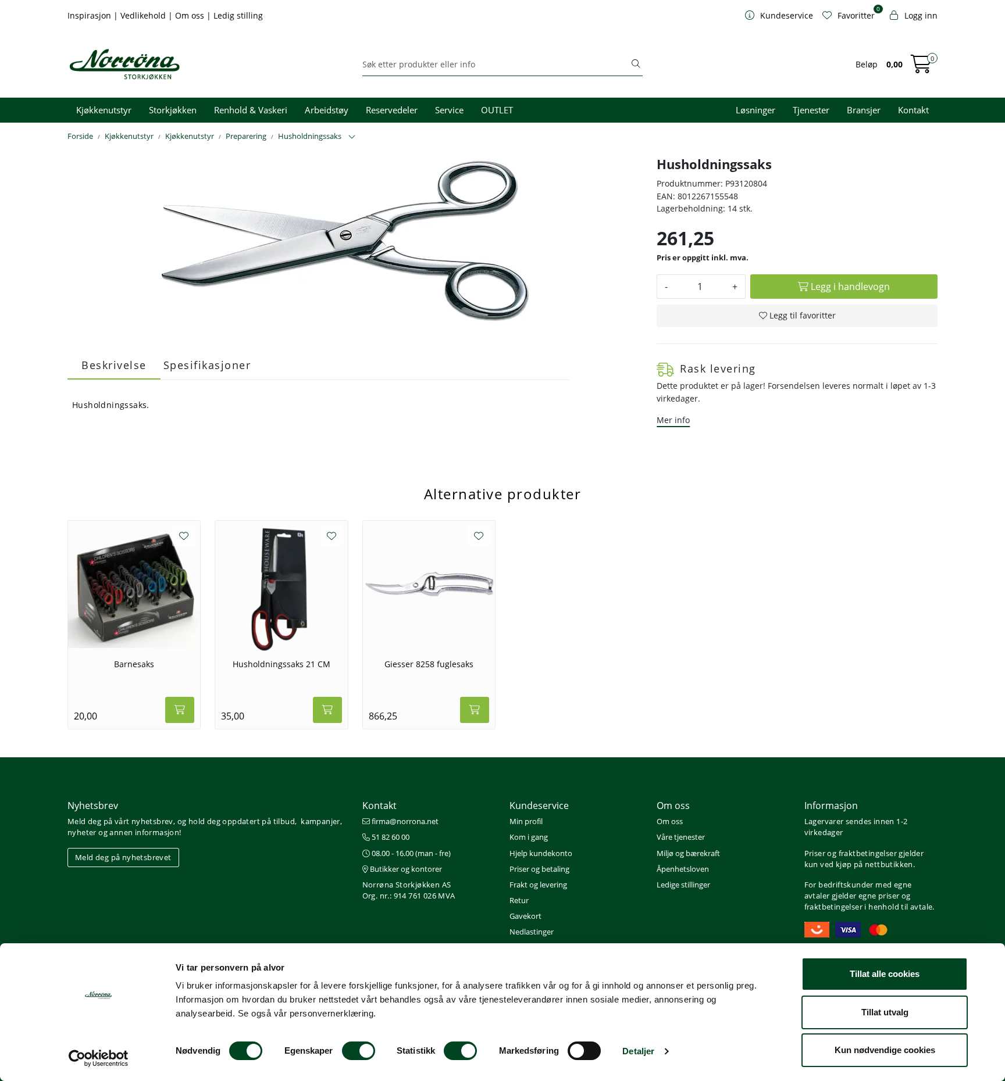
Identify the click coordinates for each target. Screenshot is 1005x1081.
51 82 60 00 (389, 837)
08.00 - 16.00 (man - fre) (410, 853)
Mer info (673, 419)
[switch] (358, 1050)
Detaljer (638, 1051)
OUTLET (497, 110)
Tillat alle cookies (885, 974)
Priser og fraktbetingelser (850, 853)
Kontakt (913, 110)
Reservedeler (392, 110)
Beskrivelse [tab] (114, 365)
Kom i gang (528, 837)
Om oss (190, 15)
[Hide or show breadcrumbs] (352, 137)
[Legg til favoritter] (183, 535)
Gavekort (525, 916)
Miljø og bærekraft (688, 853)
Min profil (526, 821)
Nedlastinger (531, 931)
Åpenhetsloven (683, 869)
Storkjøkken (173, 110)
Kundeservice (539, 805)
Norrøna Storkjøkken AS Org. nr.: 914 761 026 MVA (408, 890)
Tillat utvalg (884, 1012)
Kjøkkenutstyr (103, 110)
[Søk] (636, 64)
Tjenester (811, 110)
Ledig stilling (238, 15)
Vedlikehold (144, 15)
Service (449, 110)
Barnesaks (134, 664)
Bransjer (864, 110)
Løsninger (755, 110)
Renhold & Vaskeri (250, 110)
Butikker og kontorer (405, 869)
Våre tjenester (681, 837)
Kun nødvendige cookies (885, 1050)
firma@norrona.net (404, 821)
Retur (519, 900)
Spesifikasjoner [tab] (207, 365)
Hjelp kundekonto (540, 853)
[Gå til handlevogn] (921, 67)
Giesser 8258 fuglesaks (428, 664)
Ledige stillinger (683, 884)
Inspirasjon (90, 15)
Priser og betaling (539, 869)
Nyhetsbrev (92, 805)
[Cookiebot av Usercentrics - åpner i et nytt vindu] (98, 1058)
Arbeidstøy (326, 110)
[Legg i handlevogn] (179, 710)
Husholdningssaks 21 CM (281, 664)
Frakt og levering (538, 884)
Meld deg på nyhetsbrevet (123, 857)
